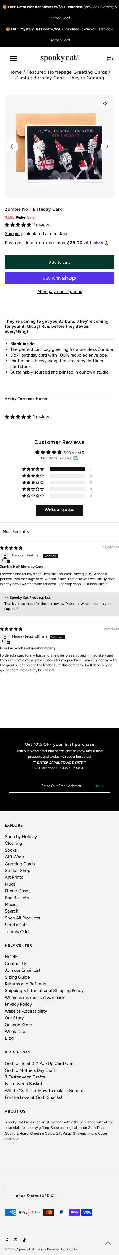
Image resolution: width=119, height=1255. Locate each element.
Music (11, 904)
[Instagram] (14, 1240)
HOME (11, 956)
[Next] (107, 146)
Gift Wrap (14, 856)
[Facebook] (6, 1240)
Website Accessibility (26, 1011)
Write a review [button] (59, 510)
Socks (11, 850)
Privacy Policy (18, 1004)
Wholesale (15, 1031)
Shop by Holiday (21, 836)
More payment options (59, 291)
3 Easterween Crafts (25, 1077)
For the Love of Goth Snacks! (33, 1097)
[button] (18, 224)
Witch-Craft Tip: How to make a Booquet (45, 1090)
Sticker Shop (17, 870)
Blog (9, 1038)
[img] (11, 548)
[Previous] (12, 146)
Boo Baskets (17, 897)
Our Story (14, 1017)
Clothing (13, 843)
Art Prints (14, 877)
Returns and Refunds (25, 983)
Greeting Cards (20, 863)
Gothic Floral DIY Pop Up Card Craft (40, 1063)
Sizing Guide (17, 977)
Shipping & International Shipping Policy (44, 990)
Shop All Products (22, 918)
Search (12, 911)
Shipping (13, 233)
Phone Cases (17, 890)
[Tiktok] (23, 1240)
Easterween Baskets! (25, 1083)
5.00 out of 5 (74, 453)
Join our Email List (22, 970)
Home (15, 72)
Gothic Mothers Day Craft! (31, 1070)
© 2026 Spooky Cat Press (25, 1249)
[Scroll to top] (107, 1243)
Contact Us (16, 963)
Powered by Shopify (62, 1249)
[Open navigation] (14, 58)
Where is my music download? (35, 997)
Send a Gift (16, 924)
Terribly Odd (17, 931)
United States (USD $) (34, 1196)
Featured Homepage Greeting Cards (67, 72)
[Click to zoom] (105, 104)
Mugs (10, 884)
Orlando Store (18, 1024)
